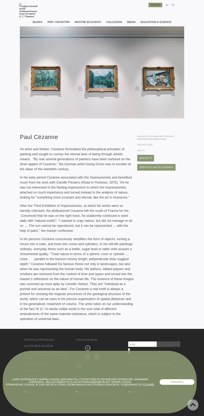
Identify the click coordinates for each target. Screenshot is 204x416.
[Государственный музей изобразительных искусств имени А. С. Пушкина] (28, 16)
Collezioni (114, 22)
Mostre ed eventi (88, 22)
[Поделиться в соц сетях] (181, 5)
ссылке (148, 384)
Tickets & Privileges (39, 339)
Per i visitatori (58, 22)
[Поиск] (144, 5)
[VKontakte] (88, 348)
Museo (37, 22)
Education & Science (156, 22)
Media (131, 22)
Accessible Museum (38, 345)
